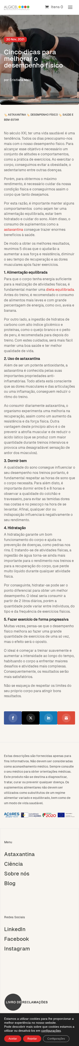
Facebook (16, 939)
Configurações (56, 1038)
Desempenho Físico (44, 114)
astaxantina (13, 229)
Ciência (13, 864)
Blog (10, 883)
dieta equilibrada (60, 289)
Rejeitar (32, 1038)
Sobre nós (16, 873)
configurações (51, 1030)
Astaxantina (17, 114)
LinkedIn (14, 929)
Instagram (17, 948)
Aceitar (13, 1038)
